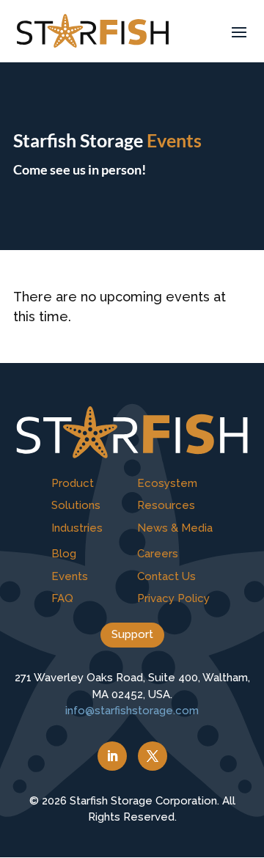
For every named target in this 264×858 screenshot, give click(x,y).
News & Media (175, 528)
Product (72, 483)
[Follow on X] (152, 756)
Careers (157, 553)
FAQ (62, 598)
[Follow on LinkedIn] (112, 756)
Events (69, 576)
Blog (63, 553)
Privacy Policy (173, 598)
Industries (77, 528)
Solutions (75, 505)
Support (132, 634)
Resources (166, 505)
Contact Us (166, 576)
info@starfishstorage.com (132, 710)
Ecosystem (167, 483)
